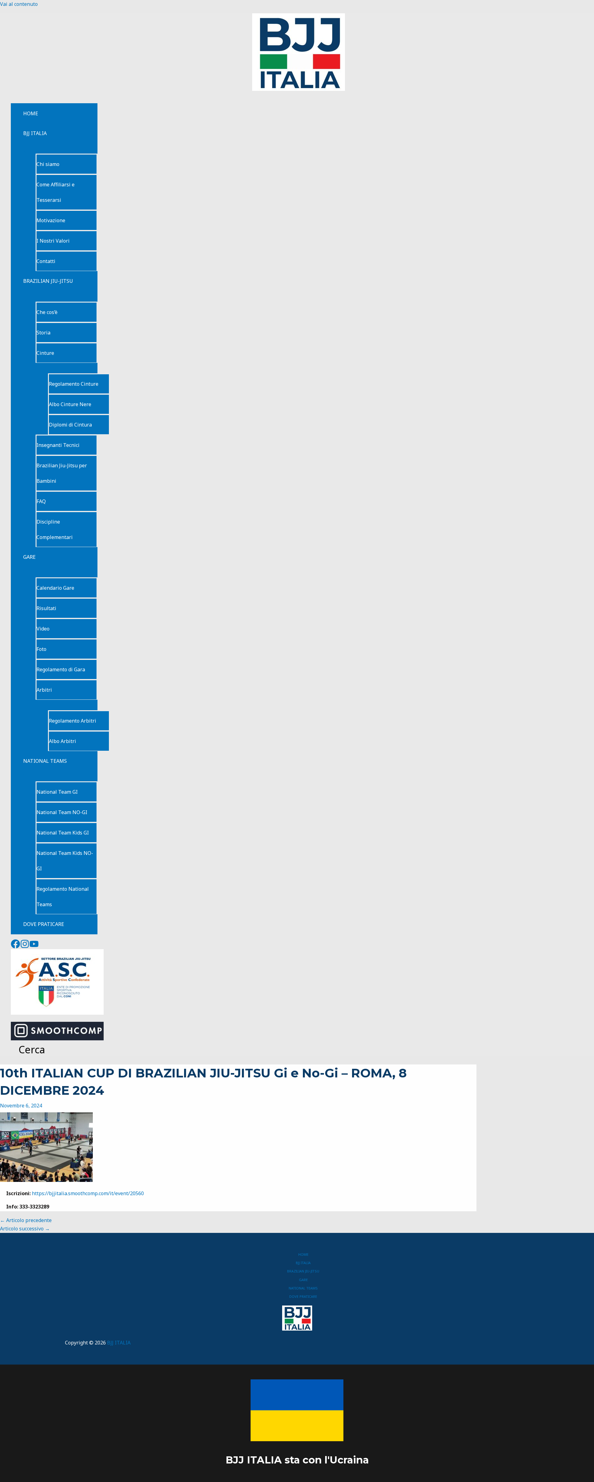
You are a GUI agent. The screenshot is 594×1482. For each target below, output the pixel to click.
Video (43, 628)
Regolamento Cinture (73, 383)
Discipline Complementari (55, 529)
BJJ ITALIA (35, 133)
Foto (41, 649)
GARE (29, 557)
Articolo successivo (25, 1228)
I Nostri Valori (53, 240)
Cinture (45, 353)
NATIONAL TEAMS (45, 761)
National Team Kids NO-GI (65, 861)
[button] (28, 1049)
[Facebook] (15, 946)
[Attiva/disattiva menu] (60, 148)
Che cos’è (47, 312)
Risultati (46, 608)
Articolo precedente (26, 1220)
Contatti (46, 261)
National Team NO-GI (62, 812)
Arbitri (44, 689)
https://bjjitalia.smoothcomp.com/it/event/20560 (88, 1193)
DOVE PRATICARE (43, 924)
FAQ (41, 501)
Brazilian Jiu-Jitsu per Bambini (62, 473)
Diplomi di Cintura (70, 424)
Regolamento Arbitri (72, 720)
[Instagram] (24, 946)
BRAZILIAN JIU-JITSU (48, 281)
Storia (43, 332)
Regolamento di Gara (61, 669)
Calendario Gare (55, 587)
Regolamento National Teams (63, 896)
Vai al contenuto (19, 4)
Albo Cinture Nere (70, 404)
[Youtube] (34, 946)
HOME (30, 113)
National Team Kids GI (63, 832)
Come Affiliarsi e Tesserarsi (56, 192)
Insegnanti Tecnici (58, 445)
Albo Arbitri (62, 741)
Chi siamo (48, 164)
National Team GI (57, 791)
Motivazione (51, 220)
